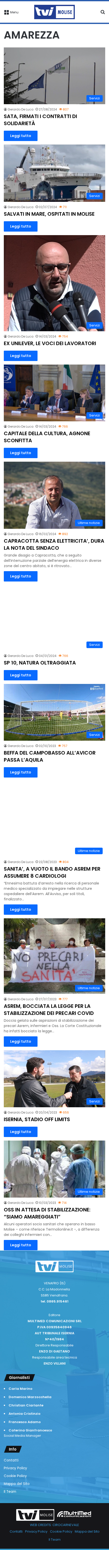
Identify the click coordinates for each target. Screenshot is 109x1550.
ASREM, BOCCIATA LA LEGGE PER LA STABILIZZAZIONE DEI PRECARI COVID (49, 1010)
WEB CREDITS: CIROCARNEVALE (54, 1525)
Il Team (10, 1491)
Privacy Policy (15, 1468)
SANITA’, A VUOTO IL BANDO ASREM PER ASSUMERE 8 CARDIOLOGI (52, 872)
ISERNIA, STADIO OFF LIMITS (37, 1119)
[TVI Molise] (54, 12)
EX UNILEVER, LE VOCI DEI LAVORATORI (50, 343)
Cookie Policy (15, 1476)
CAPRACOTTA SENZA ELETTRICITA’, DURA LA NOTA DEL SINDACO (54, 544)
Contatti (11, 1460)
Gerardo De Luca (20, 109)
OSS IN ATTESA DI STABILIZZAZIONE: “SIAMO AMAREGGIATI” (47, 1213)
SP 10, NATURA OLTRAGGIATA (40, 662)
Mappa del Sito (17, 1483)
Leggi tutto (20, 135)
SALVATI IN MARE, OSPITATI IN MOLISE (49, 213)
